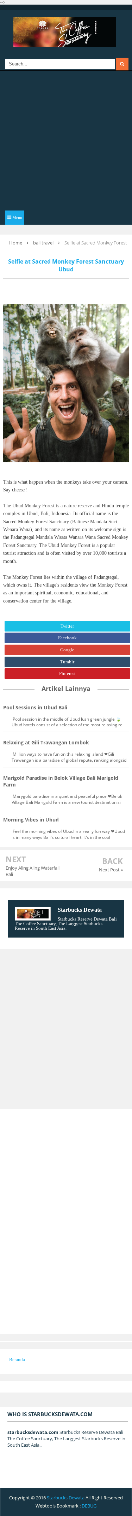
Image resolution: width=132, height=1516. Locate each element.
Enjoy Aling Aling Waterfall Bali (32, 871)
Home (15, 243)
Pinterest (67, 673)
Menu (16, 217)
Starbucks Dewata (80, 910)
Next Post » (111, 869)
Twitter (67, 626)
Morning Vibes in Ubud (31, 819)
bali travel (43, 243)
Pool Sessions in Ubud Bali (35, 707)
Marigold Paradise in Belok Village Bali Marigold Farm (60, 781)
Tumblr (67, 661)
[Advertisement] (66, 140)
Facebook (67, 637)
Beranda (17, 1359)
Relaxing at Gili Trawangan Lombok (46, 742)
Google (67, 649)
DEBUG (89, 1506)
